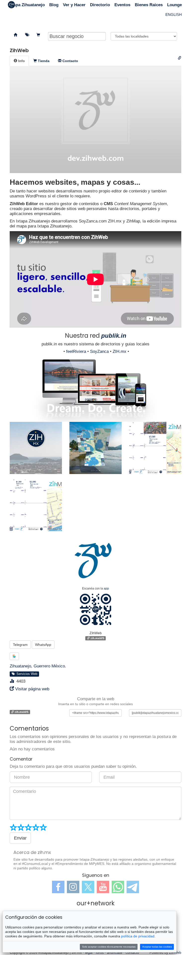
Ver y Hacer (74, 4)
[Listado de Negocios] (15, 35)
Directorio (100, 4)
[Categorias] (26, 35)
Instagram (73, 887)
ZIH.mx (119, 351)
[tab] (19, 61)
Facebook (58, 887)
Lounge (174, 4)
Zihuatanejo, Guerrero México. (38, 666)
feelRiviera (76, 351)
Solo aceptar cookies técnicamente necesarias (109, 946)
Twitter (88, 887)
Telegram (20, 645)
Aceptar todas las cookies (157, 946)
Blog (53, 4)
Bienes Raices (149, 4)
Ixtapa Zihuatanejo (26, 4)
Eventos (122, 4)
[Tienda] (38, 35)
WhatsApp (43, 645)
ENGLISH (173, 14)
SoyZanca (99, 351)
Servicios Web (25, 674)
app (106, 588)
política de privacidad (137, 936)
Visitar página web (32, 689)
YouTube (103, 887)
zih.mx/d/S (97, 638)
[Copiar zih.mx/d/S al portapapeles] (179, 58)
